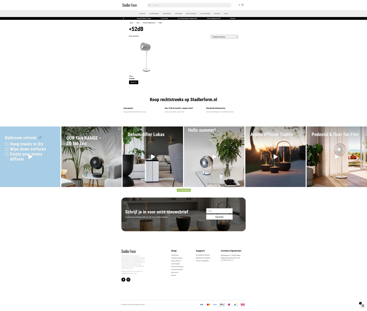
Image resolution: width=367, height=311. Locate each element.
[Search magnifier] (149, 5)
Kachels (226, 13)
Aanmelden (219, 217)
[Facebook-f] (123, 280)
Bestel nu (134, 82)
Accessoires (217, 13)
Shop (137, 23)
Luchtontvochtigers (205, 13)
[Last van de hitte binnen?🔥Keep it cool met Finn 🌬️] (337, 156)
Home (131, 23)
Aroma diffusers (167, 13)
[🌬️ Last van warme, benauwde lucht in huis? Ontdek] (214, 156)
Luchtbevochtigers (154, 13)
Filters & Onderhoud (191, 13)
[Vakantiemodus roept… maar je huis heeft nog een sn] (30, 156)
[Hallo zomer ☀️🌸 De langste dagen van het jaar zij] (275, 156)
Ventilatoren (142, 13)
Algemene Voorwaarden (203, 258)
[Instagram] (128, 280)
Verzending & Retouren (203, 255)
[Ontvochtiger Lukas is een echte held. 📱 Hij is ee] (153, 156)
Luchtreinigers (178, 13)
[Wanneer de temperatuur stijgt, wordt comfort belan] (91, 156)
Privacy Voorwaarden (202, 261)
